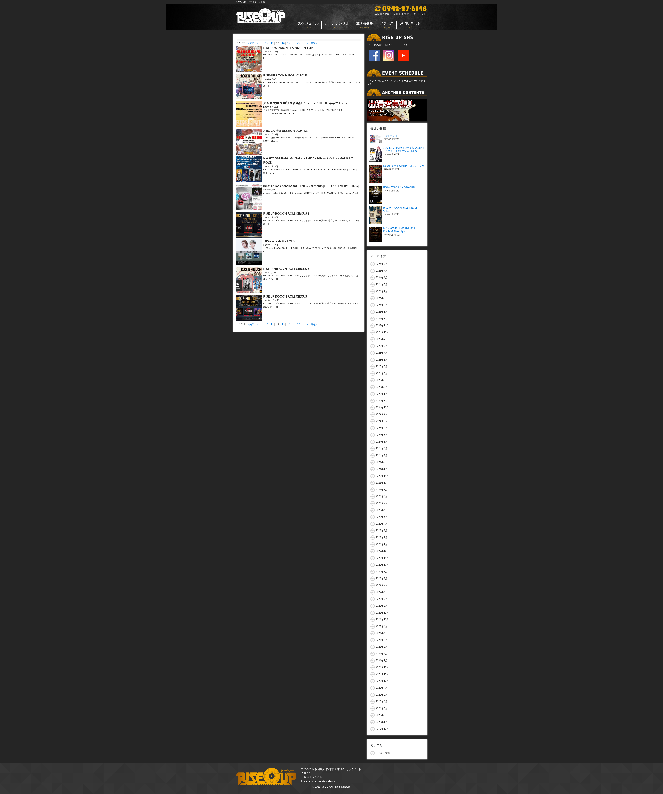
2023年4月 (381, 524)
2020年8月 (381, 695)
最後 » (314, 43)
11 (272, 43)
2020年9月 (381, 688)
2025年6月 (381, 360)
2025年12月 (382, 319)
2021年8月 (381, 626)
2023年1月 (381, 544)
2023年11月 (382, 476)
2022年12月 (382, 551)
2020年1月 (381, 722)
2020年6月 (381, 701)
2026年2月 (381, 305)
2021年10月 (382, 619)
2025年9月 (381, 339)
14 (288, 43)
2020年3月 (381, 715)
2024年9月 (381, 414)
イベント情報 (383, 753)
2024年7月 (381, 428)
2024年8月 (381, 421)
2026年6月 (381, 277)
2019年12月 (382, 729)
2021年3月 (381, 647)
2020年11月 (382, 674)
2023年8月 (381, 496)
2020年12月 (382, 667)
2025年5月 (381, 366)
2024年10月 (382, 407)
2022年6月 (381, 592)
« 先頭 (251, 43)
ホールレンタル (337, 25)
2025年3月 (381, 380)
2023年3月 (381, 530)
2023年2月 (381, 537)
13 (283, 43)
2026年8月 (381, 264)
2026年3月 (381, 298)
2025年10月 (382, 332)
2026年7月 (381, 271)
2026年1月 (381, 312)
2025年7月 (381, 353)
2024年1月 (381, 469)
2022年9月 (381, 572)
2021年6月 (381, 633)
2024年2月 (381, 462)
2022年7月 (381, 585)
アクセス (386, 25)
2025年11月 (382, 325)
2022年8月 (381, 578)
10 (266, 43)
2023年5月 (381, 517)
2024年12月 (382, 401)
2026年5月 (381, 284)
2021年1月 (381, 660)
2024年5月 (381, 442)
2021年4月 (381, 640)
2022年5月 (381, 599)
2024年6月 (381, 435)
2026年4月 (381, 291)
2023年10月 (382, 483)
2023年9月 (381, 490)
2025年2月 (381, 387)
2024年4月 (381, 448)
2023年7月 (381, 503)
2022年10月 (382, 565)
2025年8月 (381, 346)
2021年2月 (381, 654)
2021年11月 (382, 613)
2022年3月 (381, 606)
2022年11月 (382, 558)
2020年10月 (382, 681)
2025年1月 (381, 394)
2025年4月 (381, 373)
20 (298, 43)
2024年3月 (381, 455)
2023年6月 (381, 510)
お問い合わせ (410, 25)
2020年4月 (381, 708)
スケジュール (308, 25)
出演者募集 (364, 25)
